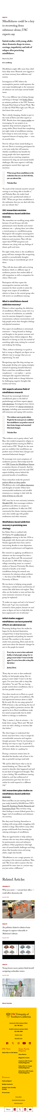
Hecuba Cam (18, 1038)
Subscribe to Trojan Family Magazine (25, 1067)
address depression (27, 485)
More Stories (7, 1003)
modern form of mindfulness (14, 536)
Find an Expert (7, 1081)
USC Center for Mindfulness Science (20, 464)
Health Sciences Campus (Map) (18, 1029)
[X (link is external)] (20, 1109)
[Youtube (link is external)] (24, 1043)
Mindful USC (7, 503)
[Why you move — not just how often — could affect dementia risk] (18, 909)
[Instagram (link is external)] (18, 1043)
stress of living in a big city (12, 496)
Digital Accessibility (18, 1103)
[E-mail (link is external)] (30, 1109)
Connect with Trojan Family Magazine (25, 1062)
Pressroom (6, 1092)
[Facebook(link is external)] (14, 1109)
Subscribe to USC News (10, 1052)
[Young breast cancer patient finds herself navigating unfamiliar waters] (18, 987)
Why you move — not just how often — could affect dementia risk (18, 891)
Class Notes (22, 1054)
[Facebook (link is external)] (7, 1043)
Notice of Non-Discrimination (18, 1100)
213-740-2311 (18, 1025)
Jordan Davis (27, 100)
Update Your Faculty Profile (9, 1088)
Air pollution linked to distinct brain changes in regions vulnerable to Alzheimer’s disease (16, 931)
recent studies (26, 120)
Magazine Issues (23, 1058)
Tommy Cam (18, 1035)
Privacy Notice (18, 1097)
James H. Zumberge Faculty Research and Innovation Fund (18, 807)
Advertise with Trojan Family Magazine (25, 1072)
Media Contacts (7, 1084)
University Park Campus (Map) (18, 1023)
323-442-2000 (18, 1031)
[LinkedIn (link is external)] (25, 1109)
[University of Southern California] (18, 1016)
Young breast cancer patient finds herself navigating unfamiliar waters (18, 970)
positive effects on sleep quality (13, 482)
